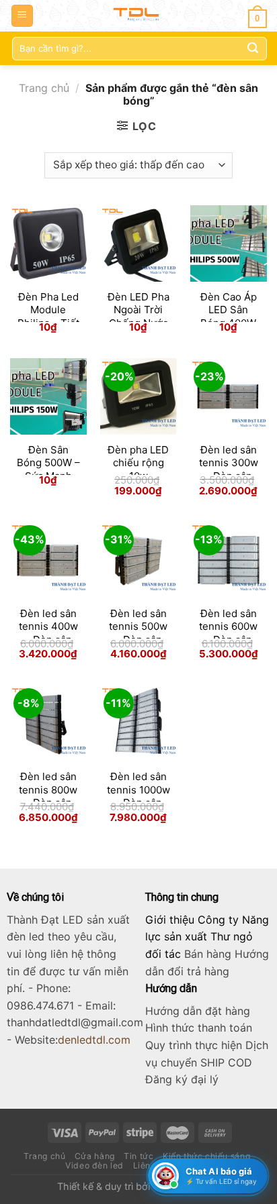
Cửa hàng (95, 1156)
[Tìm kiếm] (252, 48)
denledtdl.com (94, 1039)
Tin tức (138, 1156)
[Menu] (22, 16)
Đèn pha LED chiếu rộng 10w (138, 462)
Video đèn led (94, 1165)
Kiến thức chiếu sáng (206, 1156)
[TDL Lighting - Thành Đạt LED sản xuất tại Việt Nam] (139, 16)
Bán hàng (207, 954)
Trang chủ (44, 88)
